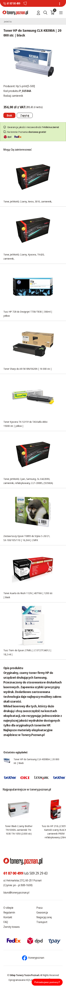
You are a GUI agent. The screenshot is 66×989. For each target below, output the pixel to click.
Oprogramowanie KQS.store (22, 979)
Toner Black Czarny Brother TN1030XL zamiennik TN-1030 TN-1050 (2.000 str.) (18, 829)
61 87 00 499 (13, 3)
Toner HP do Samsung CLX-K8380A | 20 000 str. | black (36, 761)
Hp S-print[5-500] (25, 86)
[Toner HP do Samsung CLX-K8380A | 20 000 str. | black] (33, 62)
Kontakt (7, 917)
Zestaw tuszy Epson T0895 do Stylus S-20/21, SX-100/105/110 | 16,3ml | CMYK (26, 538)
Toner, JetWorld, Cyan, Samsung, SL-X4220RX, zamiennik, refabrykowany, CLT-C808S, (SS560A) (28, 481)
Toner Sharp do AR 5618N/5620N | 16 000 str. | (27, 368)
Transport (41, 922)
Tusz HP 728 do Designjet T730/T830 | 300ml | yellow (27, 313)
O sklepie (8, 908)
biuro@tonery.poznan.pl (16, 892)
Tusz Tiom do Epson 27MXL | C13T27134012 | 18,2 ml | (27, 652)
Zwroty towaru (11, 927)
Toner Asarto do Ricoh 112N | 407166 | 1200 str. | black (27, 595)
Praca (39, 908)
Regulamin (9, 912)
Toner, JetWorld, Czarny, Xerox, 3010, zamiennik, (27, 201)
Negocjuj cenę (44, 917)
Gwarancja (42, 912)
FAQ (5, 922)
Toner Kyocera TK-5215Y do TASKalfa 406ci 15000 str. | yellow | (25, 423)
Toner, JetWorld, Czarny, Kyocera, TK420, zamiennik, (24, 256)
